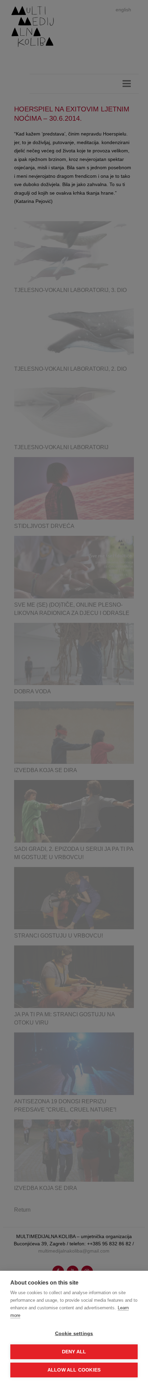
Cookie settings (74, 1333)
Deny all (74, 1351)
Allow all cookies (74, 1370)
